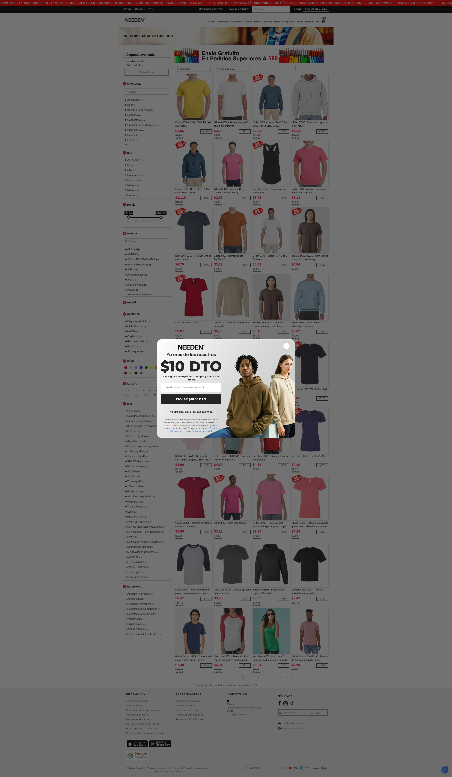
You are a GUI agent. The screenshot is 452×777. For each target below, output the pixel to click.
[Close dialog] (286, 346)
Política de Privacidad (202, 431)
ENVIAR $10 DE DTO (191, 399)
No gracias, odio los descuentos (191, 411)
